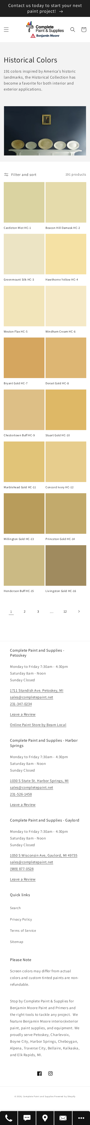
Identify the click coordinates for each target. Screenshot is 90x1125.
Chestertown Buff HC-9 (19, 435)
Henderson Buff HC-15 (19, 591)
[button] (6, 29)
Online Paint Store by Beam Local (38, 724)
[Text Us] (27, 1118)
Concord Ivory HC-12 (60, 487)
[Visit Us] (45, 1118)
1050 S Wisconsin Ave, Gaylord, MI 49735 (43, 855)
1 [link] (11, 611)
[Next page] (78, 611)
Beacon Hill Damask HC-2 (63, 228)
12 (65, 611)
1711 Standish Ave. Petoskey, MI (37, 690)
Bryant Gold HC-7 (16, 383)
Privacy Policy (21, 919)
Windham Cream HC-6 (61, 331)
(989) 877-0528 (22, 868)
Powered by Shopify (65, 1096)
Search (15, 908)
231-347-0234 (21, 703)
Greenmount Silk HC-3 (19, 279)
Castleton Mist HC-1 (17, 228)
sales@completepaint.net (31, 697)
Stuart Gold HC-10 (58, 435)
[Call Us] (9, 1118)
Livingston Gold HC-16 (61, 591)
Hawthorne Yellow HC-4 (62, 279)
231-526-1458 (21, 794)
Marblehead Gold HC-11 (20, 487)
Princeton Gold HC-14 (60, 539)
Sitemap (16, 941)
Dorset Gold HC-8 (57, 383)
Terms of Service (23, 930)
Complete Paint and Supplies (38, 1096)
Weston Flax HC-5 (16, 331)
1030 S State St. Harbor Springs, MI (39, 780)
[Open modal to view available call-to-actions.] (81, 1118)
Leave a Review (23, 714)
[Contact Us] (63, 1118)
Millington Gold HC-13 (19, 539)
